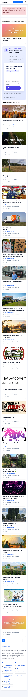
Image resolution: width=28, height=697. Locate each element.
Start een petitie (18, 2)
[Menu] (25, 2)
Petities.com (5, 2)
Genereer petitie (14, 88)
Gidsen (4, 663)
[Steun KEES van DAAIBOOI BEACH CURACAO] (14, 34)
